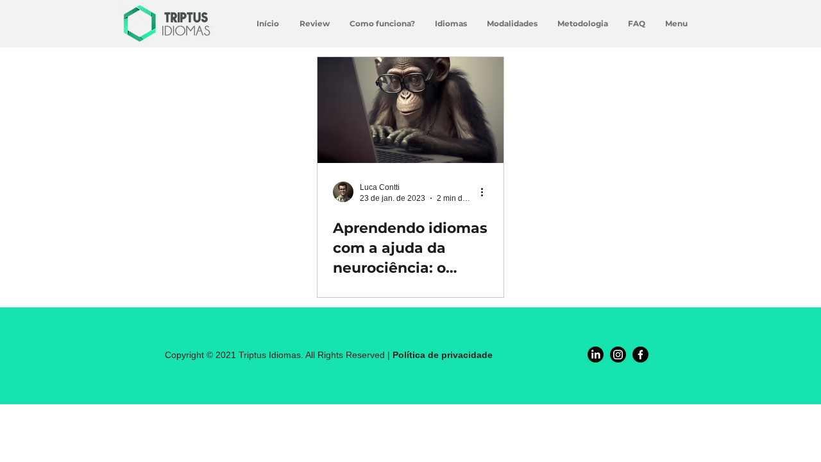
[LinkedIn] (596, 354)
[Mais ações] (486, 192)
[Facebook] (640, 354)
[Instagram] (618, 354)
